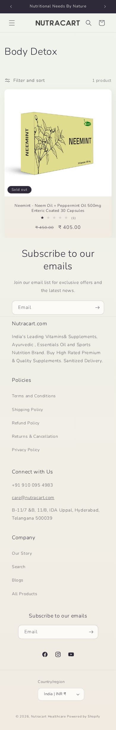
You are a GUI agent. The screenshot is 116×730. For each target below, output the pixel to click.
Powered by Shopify (83, 716)
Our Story (22, 553)
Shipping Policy (27, 409)
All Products (24, 594)
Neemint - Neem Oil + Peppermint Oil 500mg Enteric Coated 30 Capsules (58, 208)
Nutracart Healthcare (48, 716)
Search (19, 567)
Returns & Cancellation (35, 436)
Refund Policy (26, 423)
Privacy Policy (26, 450)
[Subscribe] (97, 308)
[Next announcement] (105, 6)
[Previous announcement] (11, 6)
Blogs (17, 580)
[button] (11, 22)
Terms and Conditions (34, 396)
